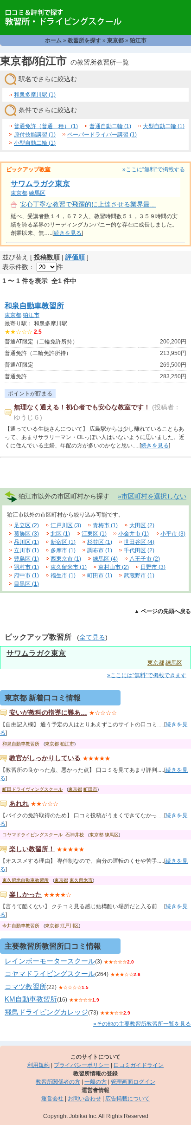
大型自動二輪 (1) (164, 126)
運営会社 (52, 1098)
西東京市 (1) (66, 559)
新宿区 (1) (63, 542)
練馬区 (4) (105, 559)
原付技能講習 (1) (35, 134)
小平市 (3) (172, 533)
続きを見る (68, 233)
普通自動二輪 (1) (110, 126)
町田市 (90, 789)
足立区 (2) (26, 525)
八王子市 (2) (144, 559)
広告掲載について (127, 1098)
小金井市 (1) (133, 533)
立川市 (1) (26, 550)
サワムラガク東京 (40, 184)
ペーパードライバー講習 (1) (102, 134)
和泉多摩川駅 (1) (35, 94)
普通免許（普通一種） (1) (46, 126)
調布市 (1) (99, 550)
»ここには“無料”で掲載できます (146, 675)
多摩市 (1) (63, 550)
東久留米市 (81, 880)
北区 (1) (60, 533)
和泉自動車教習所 (34, 306)
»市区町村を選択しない (152, 496)
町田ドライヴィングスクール (32, 789)
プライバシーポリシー (81, 1065)
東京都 (115, 40)
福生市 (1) (63, 575)
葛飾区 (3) (26, 533)
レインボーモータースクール (50, 961)
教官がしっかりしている (45, 758)
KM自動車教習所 (31, 999)
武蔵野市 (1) (139, 575)
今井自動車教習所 (20, 925)
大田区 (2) (141, 525)
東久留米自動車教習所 (25, 880)
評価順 (75, 257)
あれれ (19, 803)
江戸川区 (69, 925)
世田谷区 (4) (139, 542)
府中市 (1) (26, 575)
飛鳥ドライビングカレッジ (46, 1012)
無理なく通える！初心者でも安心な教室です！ (82, 407)
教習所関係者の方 (58, 1082)
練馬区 (37, 193)
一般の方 (95, 1082)
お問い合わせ (84, 1098)
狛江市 (31, 315)
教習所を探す (84, 40)
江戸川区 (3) (66, 525)
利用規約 (38, 1065)
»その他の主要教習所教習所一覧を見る (142, 1024)
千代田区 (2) (139, 550)
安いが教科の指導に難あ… (48, 712)
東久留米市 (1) (69, 567)
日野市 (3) (153, 567)
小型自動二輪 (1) (35, 143)
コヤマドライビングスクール (32, 834)
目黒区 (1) (26, 584)
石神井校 (74, 834)
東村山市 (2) (113, 567)
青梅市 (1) (105, 525)
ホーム (53, 40)
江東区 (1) (94, 533)
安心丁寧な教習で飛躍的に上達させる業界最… (88, 204)
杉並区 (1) (99, 542)
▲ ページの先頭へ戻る (162, 611)
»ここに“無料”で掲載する (153, 169)
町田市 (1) (99, 575)
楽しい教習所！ (32, 849)
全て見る (92, 637)
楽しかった (25, 894)
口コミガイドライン (139, 1065)
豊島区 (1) (26, 559)
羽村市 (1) (26, 567)
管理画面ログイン (133, 1082)
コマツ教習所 (25, 986)
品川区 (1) (26, 542)
